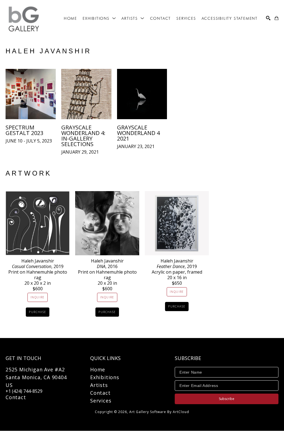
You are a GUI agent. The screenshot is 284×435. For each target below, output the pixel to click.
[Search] (268, 18)
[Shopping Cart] (276, 18)
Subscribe (226, 398)
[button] (99, 18)
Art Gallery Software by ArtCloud (159, 411)
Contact (16, 397)
